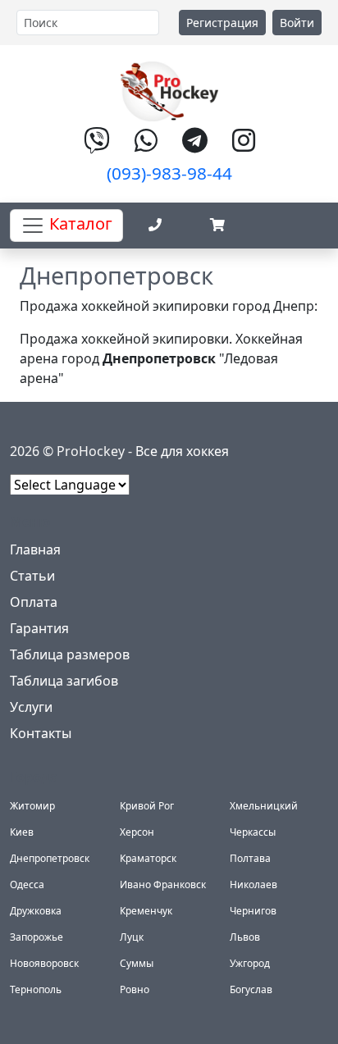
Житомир (32, 806)
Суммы (136, 963)
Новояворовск (44, 963)
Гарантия (39, 628)
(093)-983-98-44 (169, 173)
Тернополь (36, 989)
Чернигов (253, 911)
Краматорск (148, 858)
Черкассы (253, 832)
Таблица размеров (70, 654)
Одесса (27, 884)
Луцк (132, 937)
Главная (35, 549)
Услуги (31, 707)
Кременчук (146, 911)
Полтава (250, 858)
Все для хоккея (182, 451)
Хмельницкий (264, 806)
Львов (245, 937)
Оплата (33, 602)
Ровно (134, 989)
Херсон (137, 832)
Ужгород (250, 963)
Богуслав (251, 989)
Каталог (78, 223)
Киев (22, 832)
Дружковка (36, 911)
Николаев (253, 884)
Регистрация (222, 22)
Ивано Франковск (163, 884)
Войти (297, 22)
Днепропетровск (49, 858)
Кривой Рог (147, 806)
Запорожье (36, 937)
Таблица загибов (64, 681)
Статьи (32, 576)
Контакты (40, 733)
